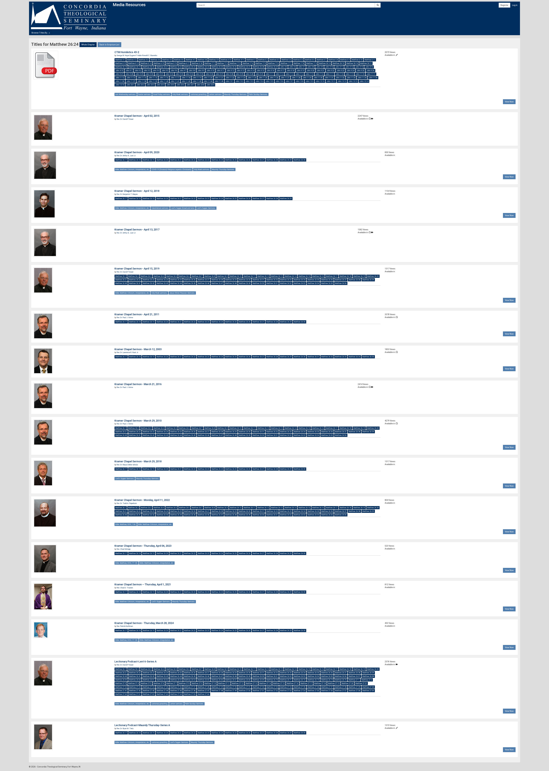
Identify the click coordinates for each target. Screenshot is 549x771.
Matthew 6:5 (298, 60)
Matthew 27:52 (272, 691)
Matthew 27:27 (190, 687)
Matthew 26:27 (244, 67)
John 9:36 (209, 74)
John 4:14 (369, 67)
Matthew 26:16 (352, 63)
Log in (514, 5)
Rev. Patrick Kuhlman (125, 626)
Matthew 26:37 (341, 280)
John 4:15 (119, 71)
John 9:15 (260, 71)
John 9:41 (259, 74)
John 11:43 (196, 81)
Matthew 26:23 (190, 67)
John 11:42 (185, 81)
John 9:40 (249, 74)
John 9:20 (310, 71)
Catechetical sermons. (160, 208)
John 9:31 (159, 74)
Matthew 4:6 (179, 60)
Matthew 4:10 (226, 60)
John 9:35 (199, 74)
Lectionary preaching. (198, 94)
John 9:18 (290, 71)
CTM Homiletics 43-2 (127, 52)
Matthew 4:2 (132, 60)
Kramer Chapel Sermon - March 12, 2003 (138, 349)
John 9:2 (137, 71)
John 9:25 (360, 71)
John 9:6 (173, 71)
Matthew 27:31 (244, 687)
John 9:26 (370, 71)
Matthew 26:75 (341, 680)
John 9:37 (219, 74)
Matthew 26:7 (197, 276)
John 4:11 (339, 67)
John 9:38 (229, 74)
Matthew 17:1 (209, 63)
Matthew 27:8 (184, 683)
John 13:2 (239, 81)
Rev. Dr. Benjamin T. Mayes (127, 194)
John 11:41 (174, 81)
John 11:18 (185, 78)
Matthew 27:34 (286, 687)
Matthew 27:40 (368, 687)
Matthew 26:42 (148, 283)
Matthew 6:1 (251, 60)
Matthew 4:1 (120, 60)
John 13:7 (289, 81)
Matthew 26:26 (231, 67)
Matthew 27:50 (244, 691)
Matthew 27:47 (203, 691)
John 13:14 (364, 81)
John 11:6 (319, 74)
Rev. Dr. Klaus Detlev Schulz (127, 465)
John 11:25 (262, 78)
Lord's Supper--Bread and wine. (183, 208)
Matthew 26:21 (162, 67)
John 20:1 (130, 85)
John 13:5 (269, 81)
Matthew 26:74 (327, 680)
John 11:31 (329, 78)
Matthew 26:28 (258, 67)
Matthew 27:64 (176, 694)
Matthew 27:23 (135, 687)
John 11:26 (273, 78)
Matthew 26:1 (120, 276)
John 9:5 (164, 71)
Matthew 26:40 (121, 283)
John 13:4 (259, 81)
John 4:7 (301, 67)
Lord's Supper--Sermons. (206, 208)
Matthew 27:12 (237, 683)
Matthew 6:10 (357, 60)
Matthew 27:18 (320, 683)
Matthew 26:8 (209, 276)
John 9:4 (155, 71)
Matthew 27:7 (171, 683)
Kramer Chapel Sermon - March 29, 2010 (138, 420)
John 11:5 (309, 74)
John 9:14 (250, 71)
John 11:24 (251, 78)
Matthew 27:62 (148, 694)
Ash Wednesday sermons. (125, 94)
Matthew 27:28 (203, 687)
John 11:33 (351, 78)
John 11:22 (229, 78)
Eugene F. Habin (136, 55)
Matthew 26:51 (272, 283)
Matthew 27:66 (203, 694)
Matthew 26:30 (299, 160)
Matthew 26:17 (366, 63)
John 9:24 (350, 71)
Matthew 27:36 (313, 687)
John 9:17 (280, 71)
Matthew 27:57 (341, 691)
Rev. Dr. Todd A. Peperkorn (127, 503)
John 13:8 (299, 81)
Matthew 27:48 (217, 691)
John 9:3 (146, 71)
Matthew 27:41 (121, 691)
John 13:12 (342, 81)
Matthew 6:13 (133, 63)
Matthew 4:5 (167, 60)
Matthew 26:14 (325, 63)
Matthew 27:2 (366, 680)
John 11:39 (152, 81)
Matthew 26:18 (121, 67)
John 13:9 (309, 81)
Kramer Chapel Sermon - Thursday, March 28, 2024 (144, 623)
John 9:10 (210, 71)
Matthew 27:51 (258, 691)
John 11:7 (329, 74)
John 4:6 (292, 67)
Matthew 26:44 (176, 283)
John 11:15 (152, 78)
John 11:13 (130, 78)
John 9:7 (182, 71)
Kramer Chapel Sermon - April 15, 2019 (137, 268)
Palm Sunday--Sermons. (258, 94)
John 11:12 (119, 78)
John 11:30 (318, 78)
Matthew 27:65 (190, 694)
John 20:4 (160, 85)
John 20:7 (190, 85)
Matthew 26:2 (133, 276)
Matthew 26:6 (184, 276)
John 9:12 (230, 71)
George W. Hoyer (123, 55)
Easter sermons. (144, 94)
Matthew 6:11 (370, 60)
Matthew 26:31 (258, 280)
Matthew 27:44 (162, 691)
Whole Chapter (88, 44)
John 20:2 (140, 85)
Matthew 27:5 (146, 683)
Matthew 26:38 (354, 280)
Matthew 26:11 (249, 276)
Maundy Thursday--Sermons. (235, 94)
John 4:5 (283, 67)
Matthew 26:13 (277, 276)
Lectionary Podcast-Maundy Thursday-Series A (142, 725)
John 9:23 (340, 71)
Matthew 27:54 (299, 691)
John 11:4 (299, 74)
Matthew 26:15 (338, 63)
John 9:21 (320, 71)
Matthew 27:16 (292, 683)
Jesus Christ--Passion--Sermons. (182, 293)
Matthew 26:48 (231, 283)
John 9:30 (149, 74)
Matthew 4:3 (143, 60)
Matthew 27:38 (341, 687)
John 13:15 (119, 85)
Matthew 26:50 (258, 283)
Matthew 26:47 (217, 283)
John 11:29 (307, 78)
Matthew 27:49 (231, 691)
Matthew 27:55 (313, 691)
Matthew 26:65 (203, 680)
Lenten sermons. (215, 94)
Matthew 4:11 (239, 60)
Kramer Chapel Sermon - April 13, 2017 (137, 229)
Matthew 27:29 (217, 687)
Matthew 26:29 (272, 67)
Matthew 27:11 (224, 683)
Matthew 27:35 (299, 687)
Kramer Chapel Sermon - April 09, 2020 (137, 152)
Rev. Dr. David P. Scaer (125, 119)
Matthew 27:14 (265, 683)
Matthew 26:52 (286, 283)
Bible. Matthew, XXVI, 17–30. (126, 563)
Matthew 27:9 (197, 683)
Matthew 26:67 (231, 680)
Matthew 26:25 (217, 67)
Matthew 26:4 (159, 276)
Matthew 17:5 (260, 63)
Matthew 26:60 (135, 680)
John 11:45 (218, 81)
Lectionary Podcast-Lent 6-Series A (136, 661)
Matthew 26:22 (176, 67)
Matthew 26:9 (222, 276)
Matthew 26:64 (190, 680)
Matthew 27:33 (272, 687)
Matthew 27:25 (162, 687)
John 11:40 (163, 81)
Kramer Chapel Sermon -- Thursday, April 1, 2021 (143, 584)
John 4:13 (359, 67)
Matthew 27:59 (368, 691)
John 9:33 (179, 74)
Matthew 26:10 (235, 276)
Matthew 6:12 (120, 63)
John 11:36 (119, 81)
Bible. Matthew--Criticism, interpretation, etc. (132, 170)
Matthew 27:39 (354, 687)
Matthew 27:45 (176, 691)
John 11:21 (218, 78)
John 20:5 (170, 85)
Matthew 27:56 (327, 691)
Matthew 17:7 (286, 63)
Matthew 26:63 (176, 680)
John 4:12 (349, 67)
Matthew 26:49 (244, 283)
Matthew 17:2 (222, 63)
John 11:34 (362, 78)
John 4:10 (329, 67)
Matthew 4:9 (214, 60)
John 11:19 (196, 78)
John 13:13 (353, 81)
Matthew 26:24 (203, 67)
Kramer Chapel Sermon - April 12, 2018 (137, 190)
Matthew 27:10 (210, 683)
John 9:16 (270, 71)
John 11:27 (285, 78)
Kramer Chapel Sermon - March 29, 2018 (138, 461)
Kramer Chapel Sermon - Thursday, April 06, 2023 (143, 545)
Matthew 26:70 (272, 680)
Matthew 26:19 (135, 67)
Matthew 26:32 (272, 280)
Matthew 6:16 (171, 63)
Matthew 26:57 (354, 676)
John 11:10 (360, 74)
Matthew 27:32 (258, 687)
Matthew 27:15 (279, 683)
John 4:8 (310, 67)
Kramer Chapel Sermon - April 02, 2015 (137, 115)
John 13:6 (279, 81)
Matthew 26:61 (148, 680)
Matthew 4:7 (190, 60)
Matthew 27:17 (306, 683)
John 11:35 (373, 78)
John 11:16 (163, 78)
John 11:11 (371, 74)
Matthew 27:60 (121, 694)
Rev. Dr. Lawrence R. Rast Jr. (127, 352)
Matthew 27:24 (148, 687)
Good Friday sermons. (161, 94)
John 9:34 (189, 74)
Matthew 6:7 (321, 60)
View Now (509, 102)
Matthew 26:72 (299, 680)
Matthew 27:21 (361, 683)
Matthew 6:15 (159, 63)
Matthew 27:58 (354, 691)
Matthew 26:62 (162, 680)
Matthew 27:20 (347, 683)
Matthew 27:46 (190, 691)
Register (504, 5)
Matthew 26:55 (327, 283)
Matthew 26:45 (190, 283)
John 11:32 (340, 78)
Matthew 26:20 (148, 67)
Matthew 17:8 (299, 63)
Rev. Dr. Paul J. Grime (125, 318)
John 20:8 (200, 85)
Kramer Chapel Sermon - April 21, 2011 (137, 314)
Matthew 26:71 (286, 680)
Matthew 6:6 (310, 60)
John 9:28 (129, 74)
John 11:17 (174, 78)
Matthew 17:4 (248, 63)
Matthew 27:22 (121, 687)
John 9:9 (200, 71)
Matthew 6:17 (184, 63)
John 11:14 (141, 78)
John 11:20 (207, 78)
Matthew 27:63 (162, 694)
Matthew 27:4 (133, 683)
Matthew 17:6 (273, 63)
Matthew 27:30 (231, 687)
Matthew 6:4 (286, 60)
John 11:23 (240, 78)
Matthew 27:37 (327, 687)
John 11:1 (269, 74)
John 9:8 (191, 71)
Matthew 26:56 (341, 283)
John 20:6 (180, 85)
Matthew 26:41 (135, 283)
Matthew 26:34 (299, 280)
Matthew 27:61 (135, 694)
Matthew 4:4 (155, 60)
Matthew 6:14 (146, 63)
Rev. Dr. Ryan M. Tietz (125, 729)
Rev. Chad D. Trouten (125, 588)
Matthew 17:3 (235, 63)
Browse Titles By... (40, 33)
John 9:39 (239, 74)
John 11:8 (339, 74)
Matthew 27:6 (159, 683)
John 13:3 (249, 81)
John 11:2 (279, 74)
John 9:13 (240, 71)
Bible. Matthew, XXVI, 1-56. (125, 524)
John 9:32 (169, 74)
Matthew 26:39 (368, 280)
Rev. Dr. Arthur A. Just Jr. (126, 156)
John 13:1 (229, 81)
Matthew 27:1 (354, 680)
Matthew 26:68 (244, 680)
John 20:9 (210, 85)
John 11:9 (349, 74)
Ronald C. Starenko (149, 55)
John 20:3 (150, 85)
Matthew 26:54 (313, 283)
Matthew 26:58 (368, 676)
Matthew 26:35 (313, 280)
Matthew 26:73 (313, 680)
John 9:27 (119, 74)
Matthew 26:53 (299, 283)
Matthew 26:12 (263, 276)
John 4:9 (319, 67)
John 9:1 (128, 71)
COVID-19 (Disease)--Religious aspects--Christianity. (171, 170)
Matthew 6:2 (263, 60)
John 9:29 (139, 74)
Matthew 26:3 (146, 276)
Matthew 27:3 (120, 683)
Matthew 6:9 (345, 60)
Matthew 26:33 (286, 280)
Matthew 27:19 (334, 683)
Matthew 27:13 (251, 683)
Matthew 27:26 (176, 687)
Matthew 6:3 (274, 60)
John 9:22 (330, 71)
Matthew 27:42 (135, 691)
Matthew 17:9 (311, 63)
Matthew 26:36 (327, 280)
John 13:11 (331, 81)
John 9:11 (220, 71)
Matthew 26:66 (217, 680)
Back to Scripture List (109, 44)
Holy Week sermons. (180, 94)
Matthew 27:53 (286, 691)
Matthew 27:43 (148, 691)
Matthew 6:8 (333, 60)
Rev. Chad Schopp (123, 549)
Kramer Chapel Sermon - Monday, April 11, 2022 (142, 500)
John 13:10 (320, 81)
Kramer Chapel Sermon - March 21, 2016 (138, 384)
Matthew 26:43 (162, 283)
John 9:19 (300, 71)
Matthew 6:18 (197, 63)
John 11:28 (296, 78)
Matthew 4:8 (202, 60)
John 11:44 (207, 81)
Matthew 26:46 (203, 283)
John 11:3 (289, 74)
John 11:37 (130, 81)
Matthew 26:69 (258, 680)
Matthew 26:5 (171, 276)
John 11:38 (141, 81)
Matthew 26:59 (121, 680)
